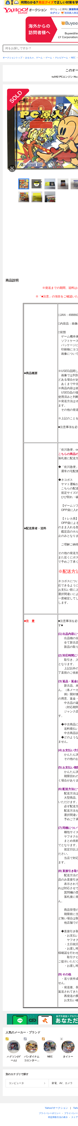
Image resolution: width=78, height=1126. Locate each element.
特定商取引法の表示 (58, 1117)
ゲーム (49, 57)
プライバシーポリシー (50, 1113)
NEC (73, 57)
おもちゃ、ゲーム (34, 57)
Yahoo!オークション (56, 1107)
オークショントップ (12, 57)
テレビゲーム (61, 57)
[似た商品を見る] (12, 168)
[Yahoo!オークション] (25, 9)
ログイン (55, 12)
